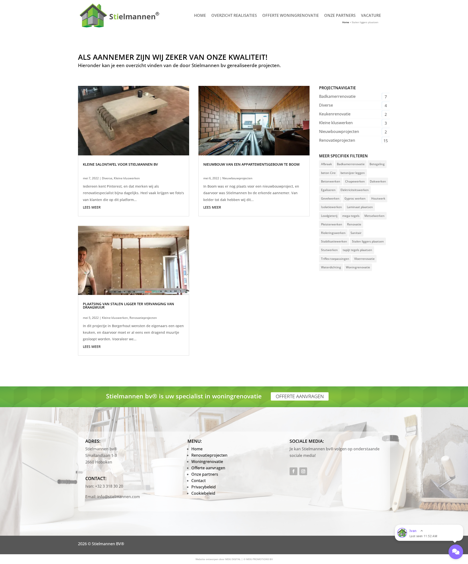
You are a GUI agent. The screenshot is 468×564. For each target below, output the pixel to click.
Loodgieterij (329, 216)
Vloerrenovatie (364, 259)
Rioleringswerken (333, 233)
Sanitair (356, 233)
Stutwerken (329, 250)
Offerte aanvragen (300, 396)
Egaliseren (328, 190)
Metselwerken (374, 216)
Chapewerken (355, 181)
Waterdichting (331, 267)
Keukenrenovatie (335, 114)
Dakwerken (378, 181)
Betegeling (377, 164)
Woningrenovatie (358, 267)
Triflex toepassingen (335, 259)
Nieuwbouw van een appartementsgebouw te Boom (251, 164)
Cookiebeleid (203, 493)
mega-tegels (351, 216)
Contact (198, 480)
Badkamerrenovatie (337, 96)
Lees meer (92, 207)
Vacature (371, 16)
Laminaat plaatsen (360, 207)
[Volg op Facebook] (293, 471)
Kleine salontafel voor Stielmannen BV (120, 164)
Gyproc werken (355, 198)
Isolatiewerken (331, 207)
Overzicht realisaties (234, 16)
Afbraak (326, 164)
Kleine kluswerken (127, 178)
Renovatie (354, 224)
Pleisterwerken (331, 224)
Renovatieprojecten (143, 318)
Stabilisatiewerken (334, 241)
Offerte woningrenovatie (290, 16)
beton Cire (328, 173)
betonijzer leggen (353, 173)
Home (200, 16)
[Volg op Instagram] (303, 471)
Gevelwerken (330, 198)
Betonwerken (330, 181)
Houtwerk (378, 198)
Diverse (107, 178)
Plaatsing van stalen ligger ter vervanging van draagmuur (128, 306)
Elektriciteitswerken (355, 190)
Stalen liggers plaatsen (368, 241)
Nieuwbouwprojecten (237, 178)
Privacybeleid (203, 487)
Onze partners (340, 16)
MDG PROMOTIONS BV (259, 559)
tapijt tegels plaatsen (357, 250)
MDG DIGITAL (233, 559)
